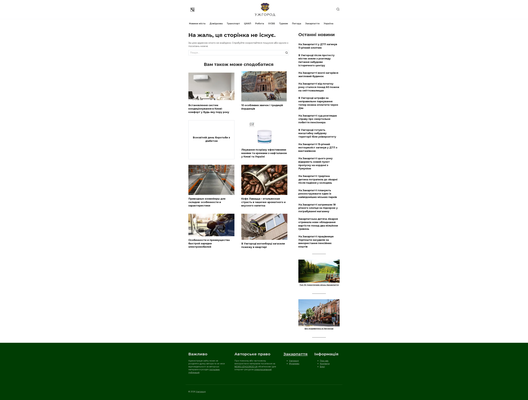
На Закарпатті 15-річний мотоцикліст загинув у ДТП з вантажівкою (317, 147)
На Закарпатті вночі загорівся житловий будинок (318, 74)
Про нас (324, 361)
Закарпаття (312, 23)
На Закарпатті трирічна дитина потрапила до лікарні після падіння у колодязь (317, 179)
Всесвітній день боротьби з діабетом (211, 139)
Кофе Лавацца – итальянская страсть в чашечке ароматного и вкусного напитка (263, 202)
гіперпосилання (262, 369)
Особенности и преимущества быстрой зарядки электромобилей (209, 243)
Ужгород (294, 361)
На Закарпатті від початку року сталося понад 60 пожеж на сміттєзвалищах (318, 87)
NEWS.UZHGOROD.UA (245, 366)
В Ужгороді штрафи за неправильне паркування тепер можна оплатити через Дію (318, 103)
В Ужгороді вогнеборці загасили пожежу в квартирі (263, 245)
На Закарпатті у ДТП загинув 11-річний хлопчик (317, 46)
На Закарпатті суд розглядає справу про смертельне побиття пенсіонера (317, 119)
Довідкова (216, 23)
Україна (328, 23)
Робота (259, 23)
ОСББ (271, 23)
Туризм (283, 23)
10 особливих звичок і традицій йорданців (262, 107)
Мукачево (294, 363)
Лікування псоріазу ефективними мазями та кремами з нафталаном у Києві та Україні (264, 153)
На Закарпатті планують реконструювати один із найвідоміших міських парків (317, 193)
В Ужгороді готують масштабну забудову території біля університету (317, 133)
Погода (296, 23)
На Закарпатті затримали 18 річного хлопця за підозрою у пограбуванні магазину (318, 208)
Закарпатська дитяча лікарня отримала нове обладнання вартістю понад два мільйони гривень (318, 223)
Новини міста (197, 23)
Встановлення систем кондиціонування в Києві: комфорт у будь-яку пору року (208, 108)
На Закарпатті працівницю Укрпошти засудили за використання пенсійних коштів (316, 241)
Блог (322, 366)
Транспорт (233, 23)
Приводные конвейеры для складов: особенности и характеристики (206, 202)
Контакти (325, 363)
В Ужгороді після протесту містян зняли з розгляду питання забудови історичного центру (316, 60)
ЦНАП (247, 23)
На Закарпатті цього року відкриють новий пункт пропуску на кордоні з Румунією (315, 163)
